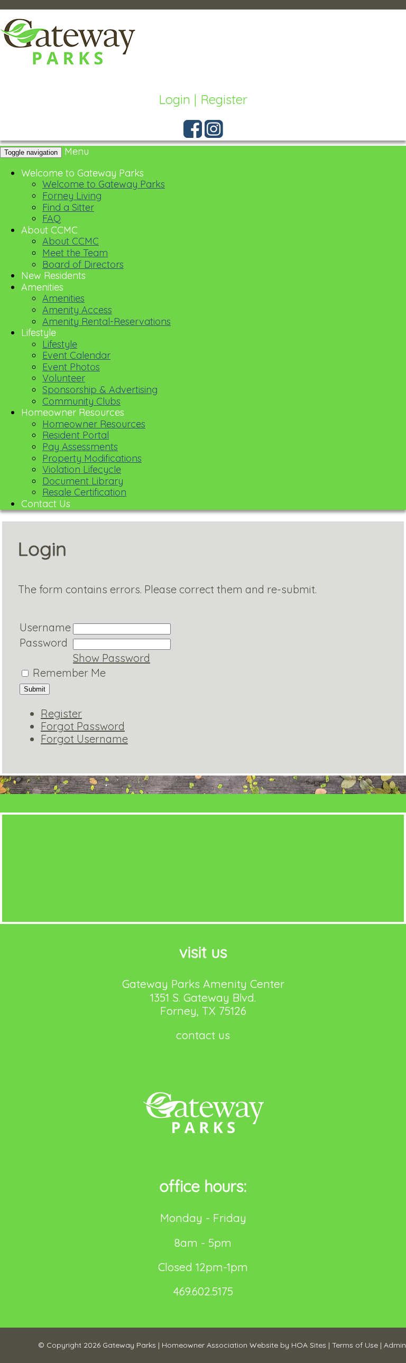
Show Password (111, 658)
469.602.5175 (203, 1291)
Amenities (42, 287)
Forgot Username (84, 738)
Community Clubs (81, 401)
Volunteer (63, 378)
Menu (76, 151)
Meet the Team (75, 253)
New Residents (53, 275)
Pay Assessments (80, 447)
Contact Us (45, 504)
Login (174, 99)
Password (44, 642)
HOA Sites (308, 1345)
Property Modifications (92, 458)
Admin (395, 1345)
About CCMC (49, 230)
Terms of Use (355, 1345)
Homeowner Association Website (220, 1345)
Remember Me (69, 672)
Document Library (82, 481)
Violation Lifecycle (81, 469)
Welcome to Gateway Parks (82, 173)
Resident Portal (75, 435)
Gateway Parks (129, 1345)
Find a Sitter (68, 207)
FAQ (51, 218)
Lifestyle (38, 332)
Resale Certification (84, 492)
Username (45, 627)
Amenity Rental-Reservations (106, 321)
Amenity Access (77, 310)
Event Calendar (76, 355)
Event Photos (71, 367)
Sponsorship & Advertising (100, 390)
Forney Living (72, 196)
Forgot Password (83, 726)
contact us (203, 1035)
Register (223, 99)
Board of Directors (83, 264)
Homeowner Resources (72, 412)
